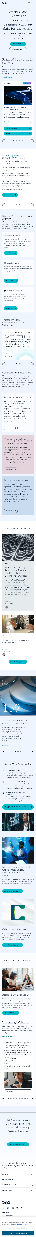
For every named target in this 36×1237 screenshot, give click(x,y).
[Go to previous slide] (3, 140)
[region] (18, 1227)
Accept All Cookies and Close (18, 1233)
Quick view (7, 122)
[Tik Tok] (22, 1208)
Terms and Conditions (8, 1215)
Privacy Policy (5, 1212)
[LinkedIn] (3, 1208)
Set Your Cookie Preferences (18, 1228)
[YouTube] (13, 1208)
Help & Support (8, 1179)
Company (5, 1174)
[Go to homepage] (4, 2)
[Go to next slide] (32, 140)
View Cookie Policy (22, 1224)
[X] (8, 1208)
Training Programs (9, 1185)
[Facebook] (17, 1208)
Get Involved (7, 1190)
